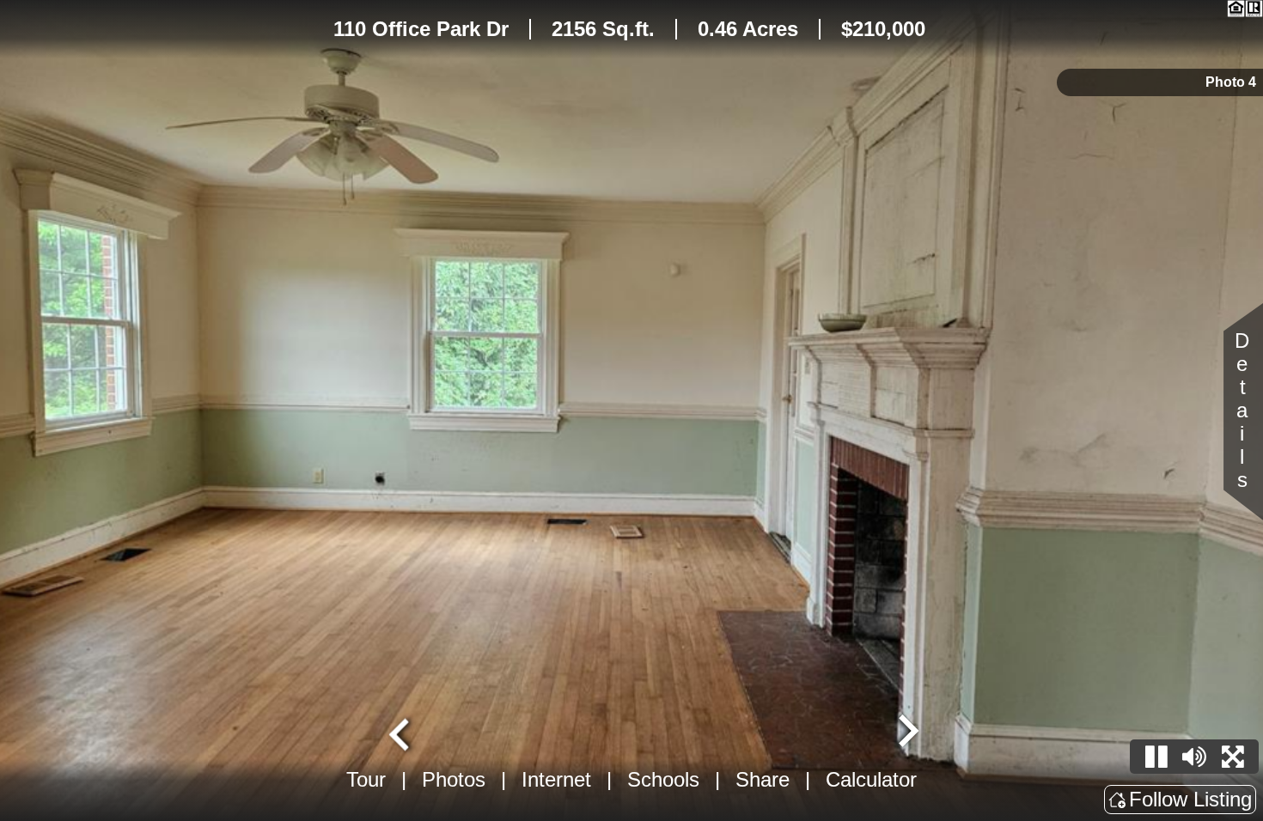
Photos (453, 779)
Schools (663, 779)
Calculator (871, 779)
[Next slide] (906, 732)
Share (762, 779)
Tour (366, 779)
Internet (556, 779)
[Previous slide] (401, 732)
